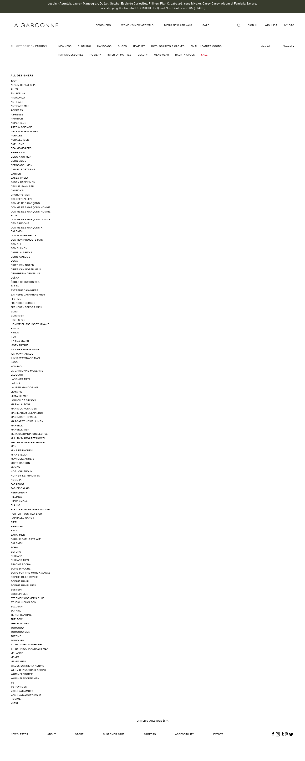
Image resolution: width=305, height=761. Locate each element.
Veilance (17, 653)
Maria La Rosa (21, 404)
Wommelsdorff (22, 674)
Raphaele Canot (22, 518)
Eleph (15, 286)
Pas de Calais (20, 488)
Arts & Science (21, 127)
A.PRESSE (17, 115)
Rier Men (17, 526)
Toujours (17, 640)
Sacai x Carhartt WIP (26, 539)
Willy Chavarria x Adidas (28, 670)
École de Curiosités (25, 282)
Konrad (16, 366)
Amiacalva (18, 93)
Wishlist (271, 25)
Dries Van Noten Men (26, 269)
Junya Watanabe (22, 354)
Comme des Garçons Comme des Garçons (31, 221)
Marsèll (17, 426)
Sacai (14, 530)
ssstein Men (19, 594)
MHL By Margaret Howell (29, 438)
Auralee (16, 136)
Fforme (16, 299)
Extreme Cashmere (24, 290)
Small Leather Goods (206, 46)
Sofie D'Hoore (21, 569)
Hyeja (15, 332)
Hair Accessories (70, 55)
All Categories (21, 46)
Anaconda (18, 98)
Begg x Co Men (21, 157)
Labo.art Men (20, 379)
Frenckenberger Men (26, 307)
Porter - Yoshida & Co (26, 514)
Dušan (15, 278)
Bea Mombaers (21, 148)
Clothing (84, 46)
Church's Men (20, 195)
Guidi (14, 312)
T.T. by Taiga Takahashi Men (30, 649)
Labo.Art (17, 375)
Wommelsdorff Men (25, 678)
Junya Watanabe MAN (25, 358)
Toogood (17, 628)
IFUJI (13, 337)
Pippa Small (19, 501)
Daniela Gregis (21, 252)
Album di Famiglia (23, 85)
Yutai (14, 703)
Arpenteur (18, 123)
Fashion (41, 46)
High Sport (19, 320)
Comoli (16, 244)
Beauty (143, 55)
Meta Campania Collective (29, 434)
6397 (14, 81)
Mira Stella (19, 455)
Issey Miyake (20, 345)
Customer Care (114, 734)
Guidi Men (17, 316)
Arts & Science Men (25, 131)
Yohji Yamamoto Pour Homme (26, 697)
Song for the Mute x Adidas (31, 573)
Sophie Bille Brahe (24, 577)
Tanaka (16, 611)
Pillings (17, 497)
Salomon (17, 543)
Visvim (15, 657)
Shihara (16, 556)
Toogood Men (20, 632)
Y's (13, 683)
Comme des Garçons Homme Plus (31, 214)
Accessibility (184, 734)
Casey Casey (20, 178)
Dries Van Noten (22, 265)
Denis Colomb (20, 257)
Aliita (14, 89)
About (51, 734)
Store (79, 734)
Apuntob (17, 119)
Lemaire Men (20, 396)
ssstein (16, 590)
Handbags (104, 46)
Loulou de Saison (23, 400)
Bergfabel (18, 161)
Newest (287, 46)
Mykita (15, 467)
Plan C (15, 505)
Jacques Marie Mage (25, 349)
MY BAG (289, 25)
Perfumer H (19, 493)
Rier (14, 522)
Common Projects (23, 235)
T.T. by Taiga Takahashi (26, 644)
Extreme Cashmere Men (28, 295)
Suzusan (17, 607)
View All (265, 46)
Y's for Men (19, 687)
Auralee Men (20, 140)
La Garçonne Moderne (27, 371)
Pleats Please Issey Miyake (30, 509)
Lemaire (16, 392)
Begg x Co (18, 152)
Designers (103, 25)
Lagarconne (34, 25)
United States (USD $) (151, 721)
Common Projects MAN (27, 240)
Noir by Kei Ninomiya (25, 476)
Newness (64, 46)
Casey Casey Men (23, 182)
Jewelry (139, 46)
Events (218, 734)
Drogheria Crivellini (26, 273)
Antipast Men (20, 106)
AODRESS (17, 110)
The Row (17, 619)
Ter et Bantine (21, 615)
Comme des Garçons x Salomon (26, 230)
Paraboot (18, 484)
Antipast (17, 102)
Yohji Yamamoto (22, 691)
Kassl (15, 362)
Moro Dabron (20, 463)
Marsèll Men (20, 430)
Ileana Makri (20, 341)
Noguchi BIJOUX (21, 471)
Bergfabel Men (22, 165)
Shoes (122, 46)
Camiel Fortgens (23, 169)
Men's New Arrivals (178, 25)
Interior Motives (119, 55)
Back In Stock (185, 55)
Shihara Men (20, 560)
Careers (150, 734)
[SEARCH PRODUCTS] (240, 25)
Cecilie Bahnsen (22, 186)
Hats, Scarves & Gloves (167, 46)
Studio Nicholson (23, 602)
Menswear (161, 55)
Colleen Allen (21, 199)
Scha (14, 547)
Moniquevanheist (23, 459)
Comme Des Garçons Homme (31, 207)
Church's (17, 190)
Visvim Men (18, 661)
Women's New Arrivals (137, 25)
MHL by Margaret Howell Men (29, 444)
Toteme (16, 636)
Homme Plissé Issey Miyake (30, 324)
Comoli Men (19, 248)
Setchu (16, 552)
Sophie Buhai (20, 581)
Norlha (16, 480)
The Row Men (20, 623)
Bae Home (18, 144)
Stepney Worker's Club (27, 598)
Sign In (253, 25)
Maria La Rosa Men (24, 409)
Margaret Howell (24, 417)
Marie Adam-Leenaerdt (27, 413)
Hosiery (95, 55)
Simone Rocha (21, 564)
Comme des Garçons (25, 203)
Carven (16, 174)
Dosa (14, 261)
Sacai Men (18, 535)
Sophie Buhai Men (23, 585)
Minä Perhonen (22, 450)
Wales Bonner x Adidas (27, 666)
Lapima (15, 383)
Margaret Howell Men (27, 421)
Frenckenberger (23, 303)
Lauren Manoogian (24, 387)
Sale (204, 55)
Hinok (15, 328)
